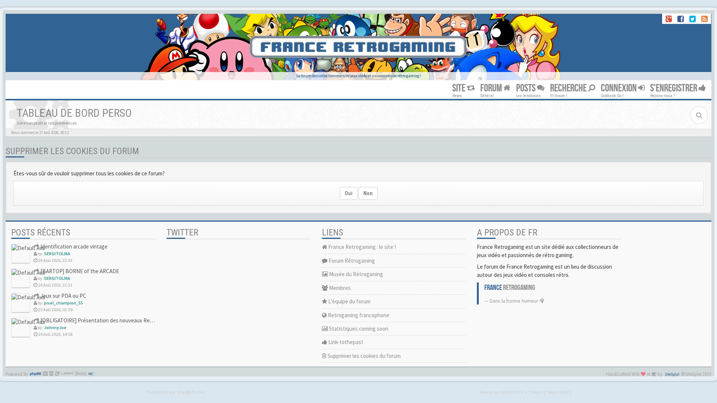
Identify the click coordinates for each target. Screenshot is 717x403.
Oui (349, 193)
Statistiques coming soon (358, 328)
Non (368, 193)
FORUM (491, 88)
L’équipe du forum (348, 301)
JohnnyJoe (55, 327)
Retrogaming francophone (358, 315)
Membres (339, 287)
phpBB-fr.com (191, 392)
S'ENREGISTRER (674, 88)
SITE (459, 88)
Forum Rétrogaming (351, 260)
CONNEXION (619, 88)
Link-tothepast (345, 342)
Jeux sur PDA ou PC (62, 295)
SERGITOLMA (57, 253)
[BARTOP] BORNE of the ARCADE (79, 271)
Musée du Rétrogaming (355, 274)
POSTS (526, 88)
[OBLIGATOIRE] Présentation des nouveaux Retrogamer (105, 320)
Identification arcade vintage (73, 246)
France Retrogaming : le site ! (361, 246)
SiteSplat (672, 374)
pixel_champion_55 (63, 303)
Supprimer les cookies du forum (363, 355)
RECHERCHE (569, 88)
